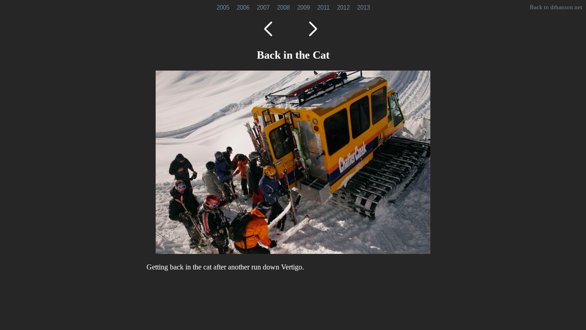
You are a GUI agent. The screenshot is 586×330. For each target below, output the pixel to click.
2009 (303, 7)
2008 (283, 7)
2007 (263, 7)
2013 (363, 7)
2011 (323, 7)
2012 (343, 7)
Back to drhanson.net (556, 7)
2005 (223, 7)
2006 (243, 7)
